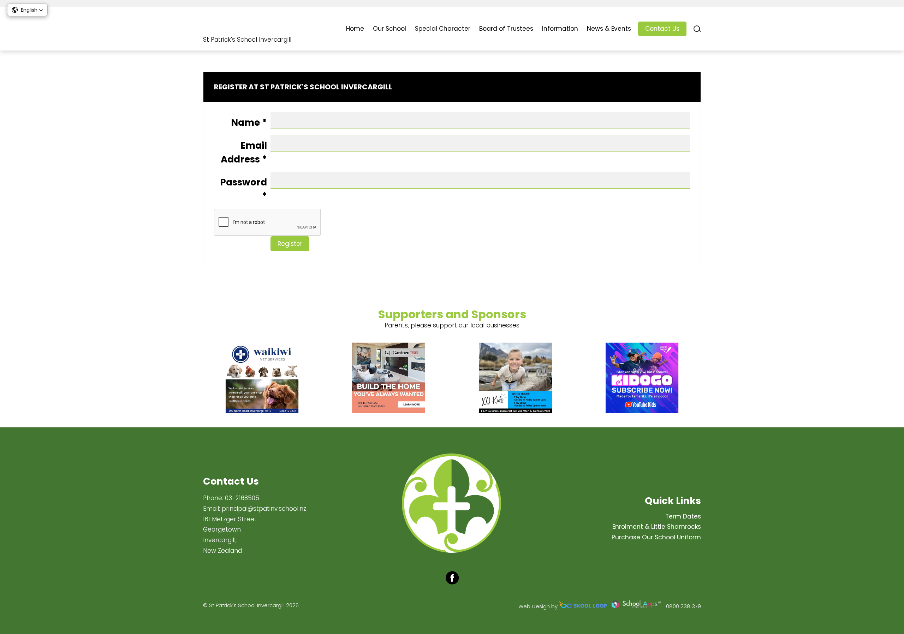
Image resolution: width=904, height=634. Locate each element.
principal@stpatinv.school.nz (264, 508)
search (697, 28)
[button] (27, 10)
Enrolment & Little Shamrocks (656, 526)
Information (560, 28)
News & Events (609, 28)
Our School (389, 28)
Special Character (442, 28)
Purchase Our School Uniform (656, 537)
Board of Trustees (506, 28)
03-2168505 (242, 498)
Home (355, 28)
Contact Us (662, 28)
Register (290, 243)
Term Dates (683, 516)
